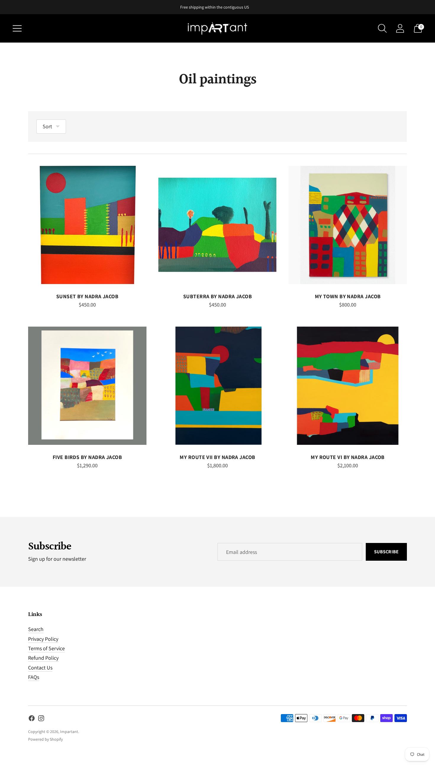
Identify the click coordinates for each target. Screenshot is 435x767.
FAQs (33, 677)
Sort (47, 126)
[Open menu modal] (17, 28)
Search (36, 629)
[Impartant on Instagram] (41, 719)
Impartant (69, 731)
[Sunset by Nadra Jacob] (87, 225)
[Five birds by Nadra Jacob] (87, 386)
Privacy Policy (43, 638)
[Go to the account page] (400, 28)
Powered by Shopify (45, 739)
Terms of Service (46, 648)
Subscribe (386, 552)
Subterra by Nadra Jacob (217, 296)
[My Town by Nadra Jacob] (348, 225)
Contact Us (40, 667)
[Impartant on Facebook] (31, 719)
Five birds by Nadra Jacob (87, 457)
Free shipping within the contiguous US (214, 7)
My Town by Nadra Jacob (348, 296)
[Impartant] (217, 28)
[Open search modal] (382, 28)
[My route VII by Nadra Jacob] (217, 386)
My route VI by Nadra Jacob (348, 457)
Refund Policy (43, 657)
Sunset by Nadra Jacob (87, 296)
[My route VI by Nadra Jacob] (348, 386)
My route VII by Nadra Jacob (217, 457)
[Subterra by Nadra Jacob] (217, 225)
